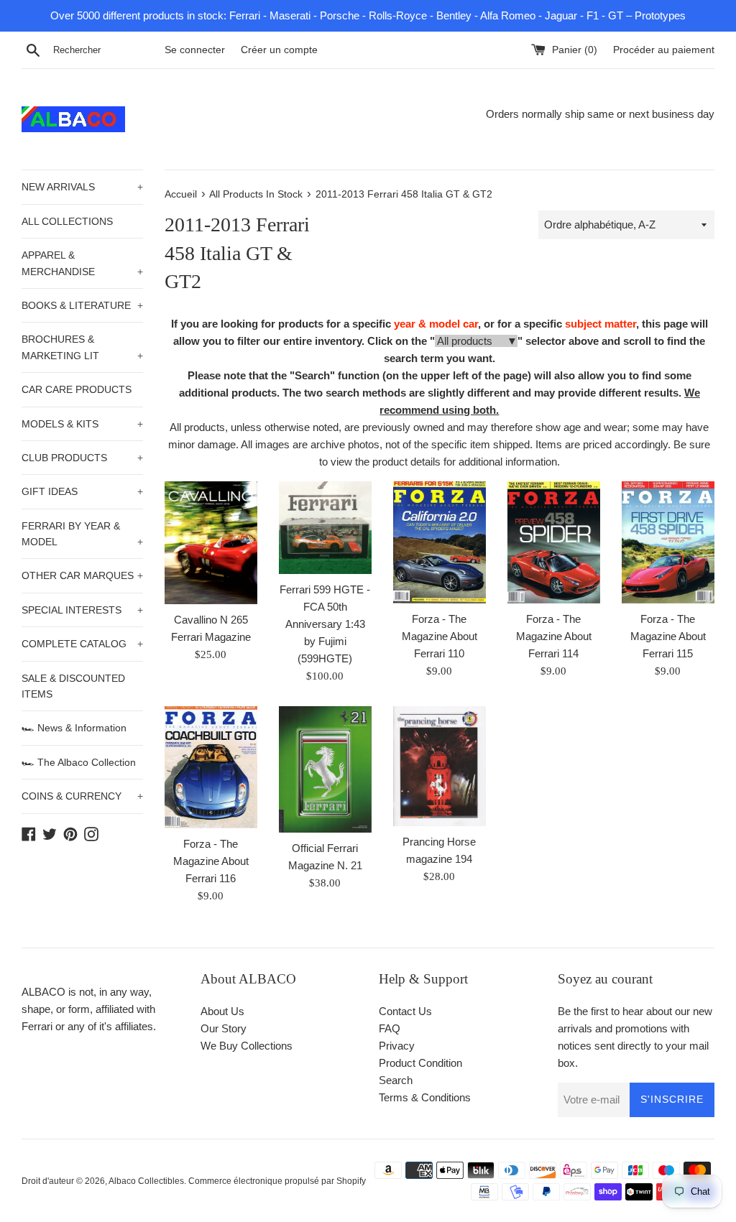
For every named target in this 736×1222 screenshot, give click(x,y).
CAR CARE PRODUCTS (77, 389)
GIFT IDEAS (82, 491)
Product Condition (420, 1063)
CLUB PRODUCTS (82, 457)
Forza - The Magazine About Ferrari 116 (211, 861)
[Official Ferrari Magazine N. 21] (325, 769)
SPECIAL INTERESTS (82, 610)
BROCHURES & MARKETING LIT (82, 347)
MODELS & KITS (82, 424)
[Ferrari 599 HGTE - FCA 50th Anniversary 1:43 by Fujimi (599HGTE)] (325, 527)
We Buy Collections (247, 1046)
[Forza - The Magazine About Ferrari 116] (211, 767)
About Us (222, 1011)
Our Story (224, 1028)
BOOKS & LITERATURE (82, 305)
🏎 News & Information (74, 727)
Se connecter (195, 50)
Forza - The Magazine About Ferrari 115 (668, 636)
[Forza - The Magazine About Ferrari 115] (668, 542)
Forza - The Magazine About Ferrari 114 (554, 636)
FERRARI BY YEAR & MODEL (82, 533)
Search (396, 1080)
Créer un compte (279, 50)
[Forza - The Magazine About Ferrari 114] (553, 542)
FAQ (389, 1028)
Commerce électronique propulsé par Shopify (277, 1181)
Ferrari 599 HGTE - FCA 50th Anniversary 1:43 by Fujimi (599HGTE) (325, 624)
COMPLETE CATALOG (82, 643)
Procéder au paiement (663, 50)
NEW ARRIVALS (82, 187)
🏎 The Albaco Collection (79, 762)
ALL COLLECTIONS (67, 221)
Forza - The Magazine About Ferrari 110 (439, 636)
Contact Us (405, 1011)
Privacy (397, 1046)
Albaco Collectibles (146, 1181)
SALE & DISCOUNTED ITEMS (73, 686)
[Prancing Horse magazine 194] (439, 766)
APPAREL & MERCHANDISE (82, 263)
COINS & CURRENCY (82, 796)
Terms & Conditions (425, 1097)
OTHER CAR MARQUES (82, 575)
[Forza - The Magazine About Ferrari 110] (439, 542)
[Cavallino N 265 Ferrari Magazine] (211, 542)
